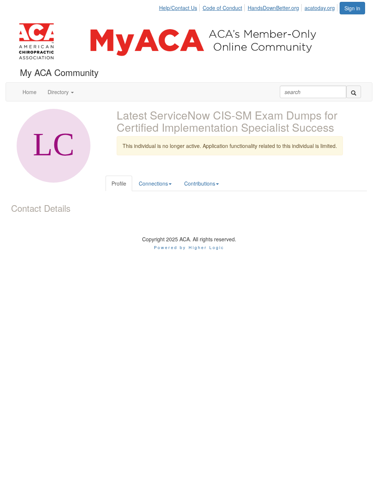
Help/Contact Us (178, 7)
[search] (353, 92)
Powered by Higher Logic (189, 247)
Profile (118, 183)
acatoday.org (320, 7)
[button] (60, 92)
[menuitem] (180, 6)
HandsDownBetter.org (273, 7)
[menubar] (249, 6)
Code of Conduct (222, 7)
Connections (153, 183)
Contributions (199, 183)
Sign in (352, 8)
